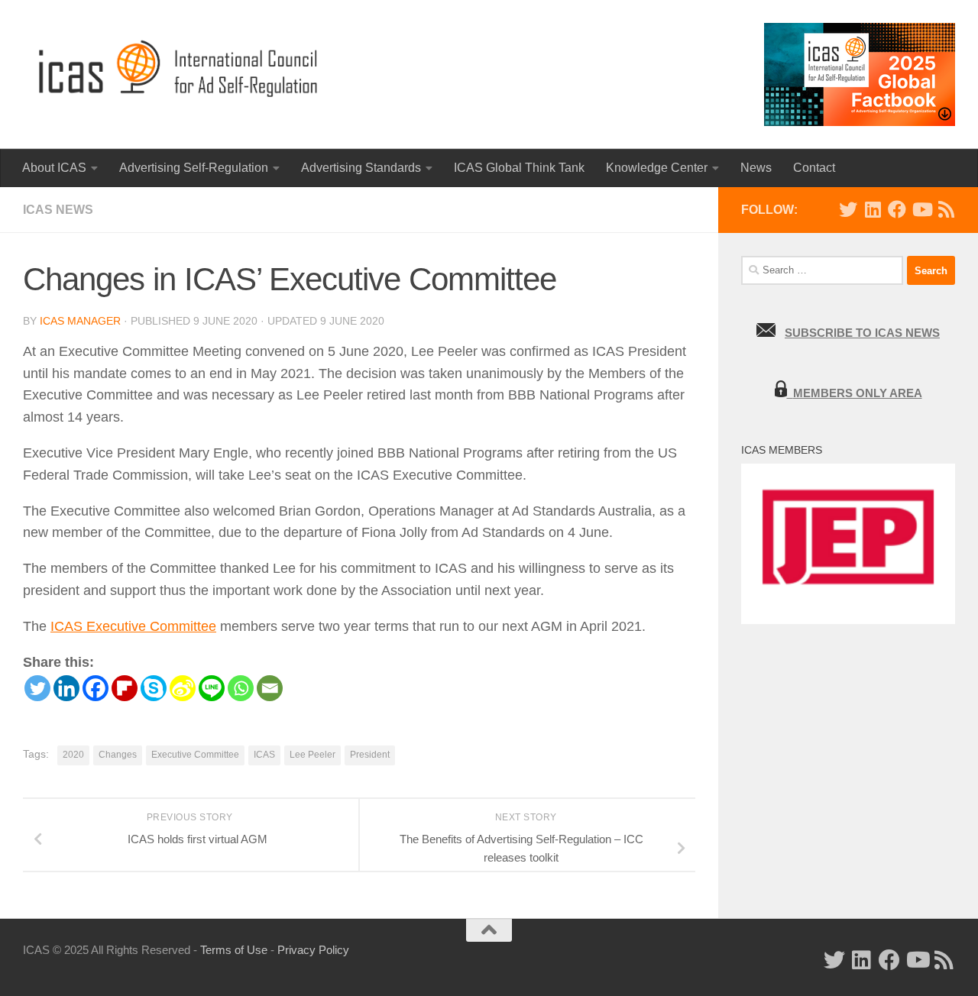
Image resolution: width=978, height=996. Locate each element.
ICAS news (58, 209)
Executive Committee (195, 754)
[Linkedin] (66, 688)
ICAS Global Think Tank (519, 167)
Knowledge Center (657, 167)
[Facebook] (95, 688)
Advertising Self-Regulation (193, 167)
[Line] (212, 688)
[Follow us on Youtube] (921, 209)
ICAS (264, 754)
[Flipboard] (125, 688)
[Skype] (154, 688)
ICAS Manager (80, 321)
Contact (814, 167)
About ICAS (54, 167)
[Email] (270, 688)
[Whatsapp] (241, 688)
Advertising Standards (361, 167)
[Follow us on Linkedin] (872, 209)
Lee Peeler (312, 754)
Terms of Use (233, 949)
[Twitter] (37, 688)
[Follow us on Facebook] (897, 209)
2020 (73, 754)
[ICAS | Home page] (179, 69)
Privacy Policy (313, 949)
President (370, 754)
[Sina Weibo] (183, 688)
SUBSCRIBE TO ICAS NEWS (862, 332)
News (756, 167)
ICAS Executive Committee (133, 626)
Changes (118, 754)
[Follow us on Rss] (946, 209)
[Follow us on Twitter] (848, 209)
